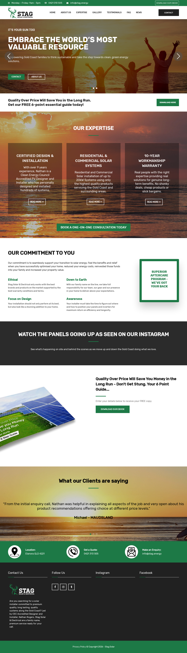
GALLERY (97, 13)
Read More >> (37, 202)
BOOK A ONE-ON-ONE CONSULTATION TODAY (94, 227)
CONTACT (168, 13)
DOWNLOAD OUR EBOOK (167, 3)
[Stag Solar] (20, 12)
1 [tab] (90, 88)
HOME (53, 13)
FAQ (129, 13)
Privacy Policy (79, 647)
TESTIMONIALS (114, 13)
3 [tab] (96, 88)
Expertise (81, 13)
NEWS (139, 13)
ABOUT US (66, 13)
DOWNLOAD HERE (168, 102)
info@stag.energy (79, 3)
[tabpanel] (93, 56)
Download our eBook (112, 409)
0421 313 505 (55, 3)
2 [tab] (93, 88)
